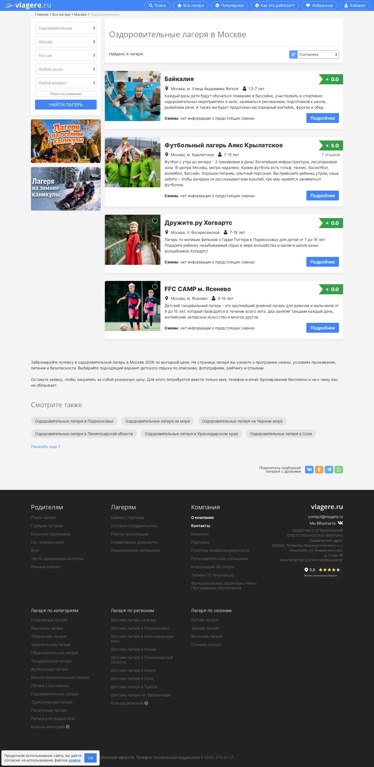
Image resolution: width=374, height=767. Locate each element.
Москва (80, 14)
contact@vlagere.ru (325, 516)
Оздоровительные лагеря (54, 693)
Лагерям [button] (123, 507)
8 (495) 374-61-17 (217, 757)
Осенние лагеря (206, 644)
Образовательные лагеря (54, 652)
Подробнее (322, 118)
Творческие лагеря (48, 636)
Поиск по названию (66, 94)
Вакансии (200, 534)
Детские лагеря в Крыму (134, 649)
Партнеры (200, 542)
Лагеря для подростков (53, 718)
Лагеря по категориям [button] (54, 610)
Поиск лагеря (43, 517)
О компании (202, 517)
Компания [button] (205, 507)
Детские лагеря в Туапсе (134, 686)
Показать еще (44, 446)
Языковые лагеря (47, 628)
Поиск (159, 5)
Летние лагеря (204, 619)
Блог (35, 550)
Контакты (200, 525)
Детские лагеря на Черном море (141, 695)
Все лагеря (193, 5)
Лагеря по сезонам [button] (211, 610)
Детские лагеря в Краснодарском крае (142, 638)
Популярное (232, 5)
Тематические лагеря (51, 644)
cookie (74, 760)
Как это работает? (277, 5)
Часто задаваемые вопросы (57, 558)
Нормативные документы (134, 542)
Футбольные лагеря (49, 669)
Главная (41, 14)
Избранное (322, 5)
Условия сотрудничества (134, 525)
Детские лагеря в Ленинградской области (142, 659)
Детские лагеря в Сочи (132, 678)
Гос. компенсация (47, 542)
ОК (90, 758)
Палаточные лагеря (49, 710)
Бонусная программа (50, 534)
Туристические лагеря (52, 702)
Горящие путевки (47, 525)
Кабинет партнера (127, 517)
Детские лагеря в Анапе (133, 670)
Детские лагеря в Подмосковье (140, 628)
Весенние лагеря (207, 636)
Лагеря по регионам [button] (132, 610)
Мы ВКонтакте (323, 523)
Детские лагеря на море (133, 619)
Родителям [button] (47, 507)
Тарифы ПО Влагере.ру (212, 575)
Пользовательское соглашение (220, 558)
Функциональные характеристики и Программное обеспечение (224, 585)
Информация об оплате (212, 566)
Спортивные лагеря (49, 619)
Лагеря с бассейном (50, 685)
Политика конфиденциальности (220, 550)
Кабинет (357, 5)
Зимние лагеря (205, 628)
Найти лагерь (66, 104)
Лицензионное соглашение (135, 550)
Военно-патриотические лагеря (60, 677)
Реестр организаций (129, 534)
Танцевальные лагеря (51, 661)
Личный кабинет (46, 566)
